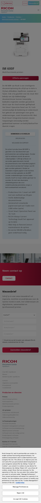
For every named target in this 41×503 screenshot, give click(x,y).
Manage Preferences (20, 487)
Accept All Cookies (20, 499)
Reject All (20, 493)
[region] (20, 475)
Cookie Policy (20, 482)
